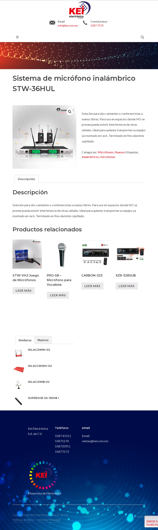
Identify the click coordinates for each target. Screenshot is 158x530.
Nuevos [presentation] (43, 340)
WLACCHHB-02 (39, 382)
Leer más (24, 290)
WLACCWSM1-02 (40, 366)
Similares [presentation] (25, 340)
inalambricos (90, 157)
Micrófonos (105, 152)
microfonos (107, 157)
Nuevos (120, 152)
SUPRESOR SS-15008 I (43, 398)
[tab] (26, 179)
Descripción (26, 179)
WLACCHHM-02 (39, 349)
